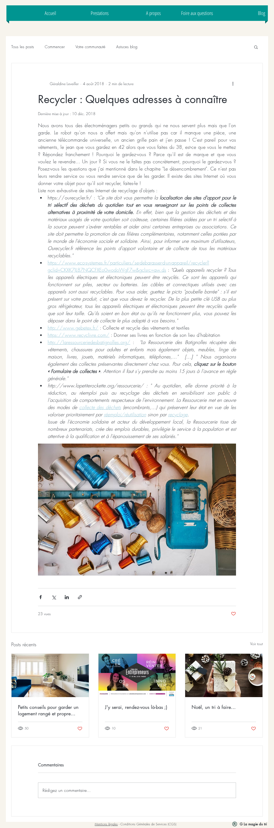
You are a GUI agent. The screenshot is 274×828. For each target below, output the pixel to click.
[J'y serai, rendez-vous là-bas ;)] (137, 675)
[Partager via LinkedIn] (66, 597)
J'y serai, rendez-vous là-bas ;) (136, 707)
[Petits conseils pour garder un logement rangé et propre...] (50, 675)
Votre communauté (90, 47)
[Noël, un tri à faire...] (223, 675)
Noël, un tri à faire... (214, 707)
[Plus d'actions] (233, 83)
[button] (255, 47)
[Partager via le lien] (79, 597)
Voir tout (256, 643)
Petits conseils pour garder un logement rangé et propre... (48, 710)
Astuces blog (127, 47)
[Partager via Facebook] (40, 597)
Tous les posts (22, 47)
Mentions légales (106, 824)
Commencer (55, 47)
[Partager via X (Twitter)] (53, 597)
